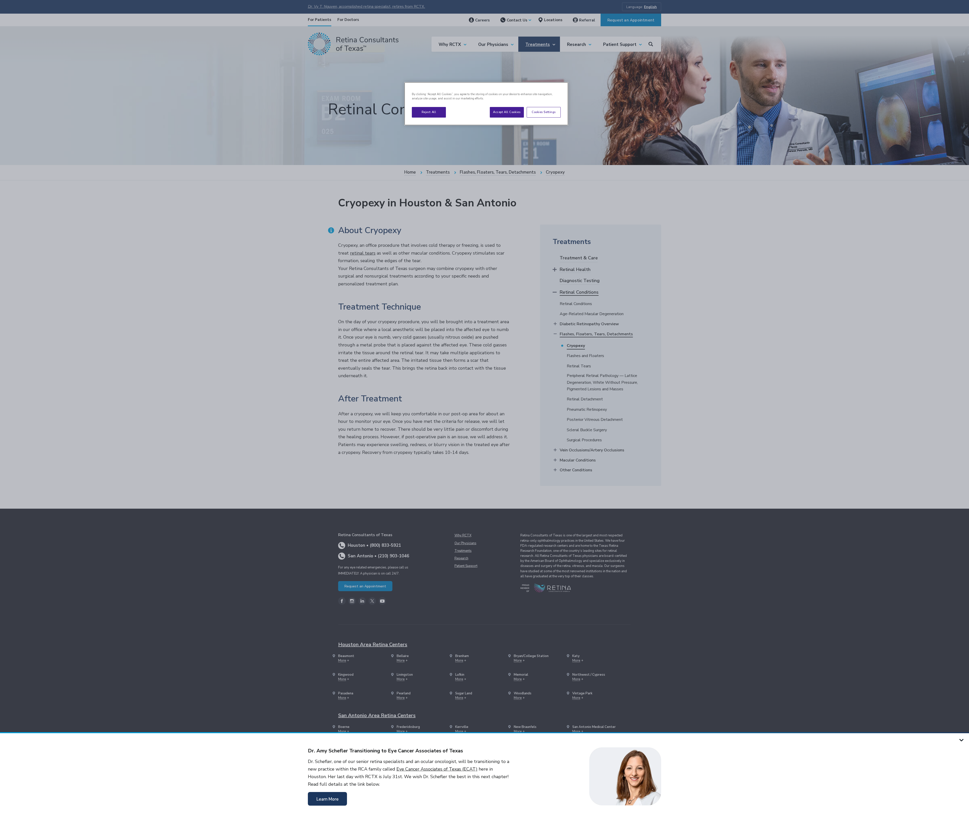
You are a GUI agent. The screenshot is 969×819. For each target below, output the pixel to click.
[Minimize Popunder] (961, 739)
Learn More (327, 799)
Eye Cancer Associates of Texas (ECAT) (436, 769)
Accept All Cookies (506, 112)
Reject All (429, 112)
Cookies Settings (544, 112)
